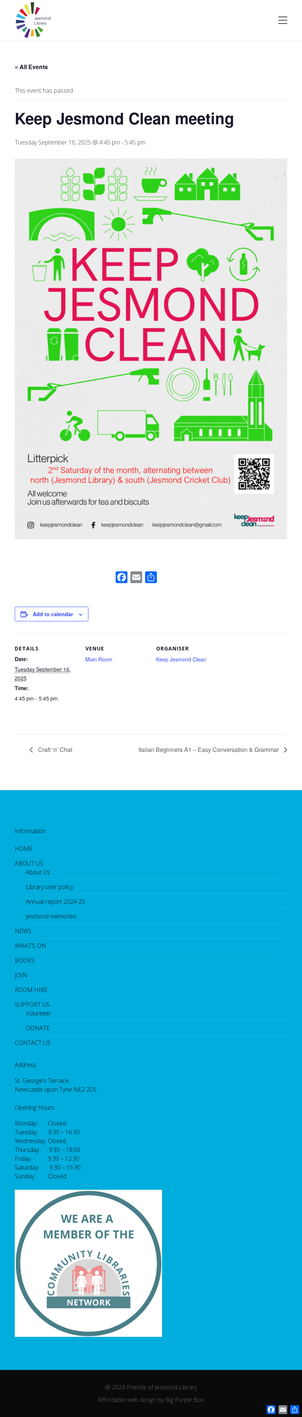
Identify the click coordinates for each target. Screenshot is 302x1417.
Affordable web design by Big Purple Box (151, 1400)
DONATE (38, 1028)
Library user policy (49, 887)
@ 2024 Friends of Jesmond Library (151, 1387)
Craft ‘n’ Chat (54, 749)
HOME (23, 849)
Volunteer (38, 1013)
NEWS (23, 931)
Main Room (98, 659)
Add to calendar (53, 614)
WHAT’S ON (30, 946)
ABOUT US (29, 863)
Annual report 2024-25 (55, 901)
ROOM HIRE (31, 990)
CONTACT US (32, 1043)
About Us (38, 872)
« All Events (31, 67)
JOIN (21, 975)
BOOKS (25, 960)
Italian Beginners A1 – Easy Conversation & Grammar (209, 749)
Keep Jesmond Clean (181, 659)
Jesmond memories (51, 916)
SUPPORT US (32, 1004)
